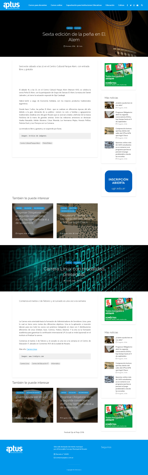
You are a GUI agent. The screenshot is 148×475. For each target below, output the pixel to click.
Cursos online (56, 5)
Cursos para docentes (38, 5)
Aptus (79, 470)
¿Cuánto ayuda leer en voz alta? (31, 398)
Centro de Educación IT (40, 363)
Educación (110, 5)
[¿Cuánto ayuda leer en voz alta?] (109, 105)
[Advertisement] (55, 79)
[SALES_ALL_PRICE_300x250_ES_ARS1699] (118, 74)
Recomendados (38, 208)
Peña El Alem (47, 143)
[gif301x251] (118, 181)
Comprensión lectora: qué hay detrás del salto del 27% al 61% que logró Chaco (76, 219)
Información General (68, 211)
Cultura (121, 5)
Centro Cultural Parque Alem (30, 143)
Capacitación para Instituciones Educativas (84, 5)
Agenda (69, 28)
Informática (55, 363)
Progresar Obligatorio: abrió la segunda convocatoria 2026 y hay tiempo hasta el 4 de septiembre (32, 217)
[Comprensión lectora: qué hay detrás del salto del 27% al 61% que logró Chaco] (109, 131)
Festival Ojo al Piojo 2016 (74, 432)
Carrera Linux (32, 349)
